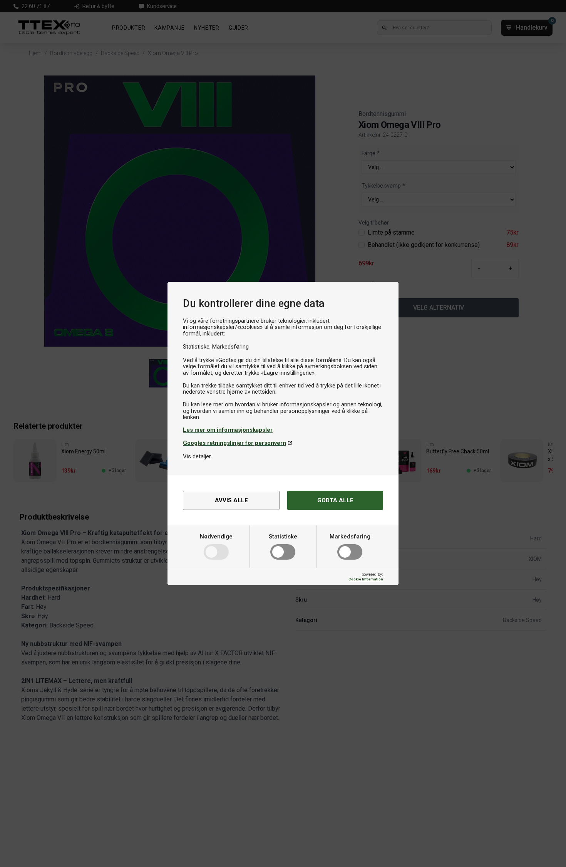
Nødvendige (216, 536)
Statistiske (283, 536)
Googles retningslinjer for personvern (234, 442)
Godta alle (335, 500)
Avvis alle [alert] (231, 500)
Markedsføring (350, 536)
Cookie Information (365, 579)
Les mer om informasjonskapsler (228, 429)
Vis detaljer (197, 456)
